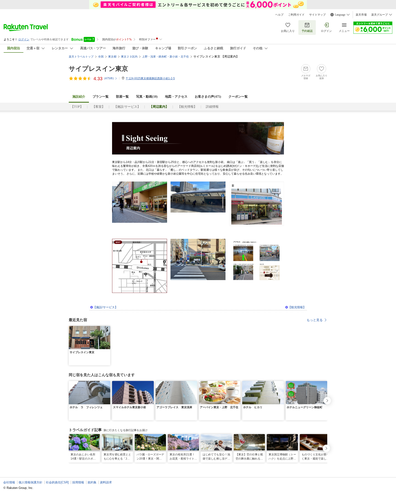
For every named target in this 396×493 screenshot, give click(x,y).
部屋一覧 (122, 96)
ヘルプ (279, 14)
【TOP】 (77, 106)
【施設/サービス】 (127, 106)
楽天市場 (361, 14)
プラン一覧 (101, 96)
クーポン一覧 (238, 96)
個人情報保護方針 (30, 482)
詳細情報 (212, 106)
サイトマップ (317, 14)
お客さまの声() (208, 96)
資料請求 (106, 482)
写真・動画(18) (147, 96)
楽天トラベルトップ (81, 56)
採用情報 (78, 482)
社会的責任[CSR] (57, 482)
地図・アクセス (176, 96)
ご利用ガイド (296, 14)
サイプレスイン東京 (98, 68)
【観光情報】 (187, 106)
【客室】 (98, 106)
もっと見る (315, 320)
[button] (107, 328)
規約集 (92, 482)
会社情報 (9, 482)
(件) (109, 78)
